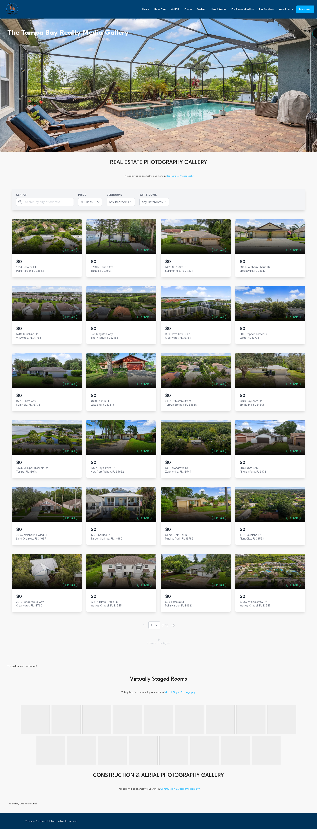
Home (145, 9)
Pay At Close (266, 9)
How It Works (218, 9)
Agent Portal (286, 9)
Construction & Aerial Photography (180, 789)
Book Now (160, 9)
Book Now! (305, 9)
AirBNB (175, 9)
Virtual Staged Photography (180, 692)
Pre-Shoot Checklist (243, 9)
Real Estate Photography (180, 176)
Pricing (188, 9)
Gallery (201, 9)
